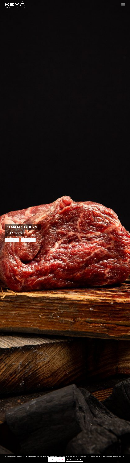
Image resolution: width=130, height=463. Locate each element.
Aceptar (51, 459)
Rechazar (61, 459)
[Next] (125, 231)
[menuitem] (122, 4)
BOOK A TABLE (12, 240)
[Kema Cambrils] (14, 4)
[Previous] (5, 231)
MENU (28, 240)
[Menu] (122, 4)
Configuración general (74, 459)
